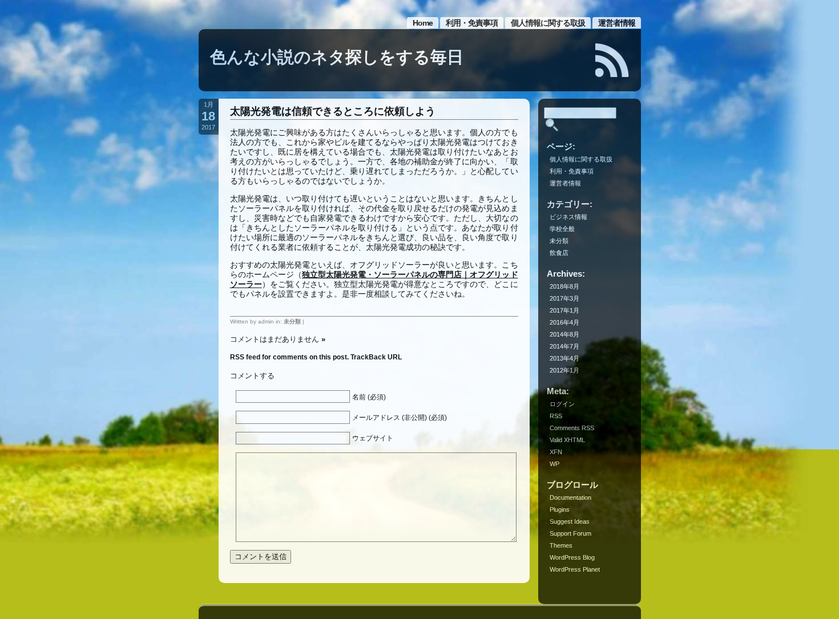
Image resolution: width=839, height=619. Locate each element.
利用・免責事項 (472, 22)
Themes (561, 545)
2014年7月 (564, 346)
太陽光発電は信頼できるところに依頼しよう (332, 111)
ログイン (562, 403)
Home (423, 22)
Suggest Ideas (570, 521)
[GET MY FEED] (612, 60)
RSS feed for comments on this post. (289, 357)
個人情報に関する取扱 (548, 22)
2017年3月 (564, 298)
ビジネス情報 (568, 216)
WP (554, 463)
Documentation (570, 497)
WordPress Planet (575, 569)
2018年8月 (564, 286)
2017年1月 (564, 310)
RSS (556, 415)
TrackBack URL (376, 357)
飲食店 (559, 252)
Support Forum (570, 533)
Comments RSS (572, 427)
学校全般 (562, 228)
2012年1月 (564, 370)
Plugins (560, 509)
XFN (556, 451)
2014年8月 (564, 334)
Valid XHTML (567, 439)
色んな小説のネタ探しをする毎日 (336, 57)
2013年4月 (564, 358)
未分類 (292, 321)
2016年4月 (564, 322)
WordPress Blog (572, 557)
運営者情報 (616, 22)
